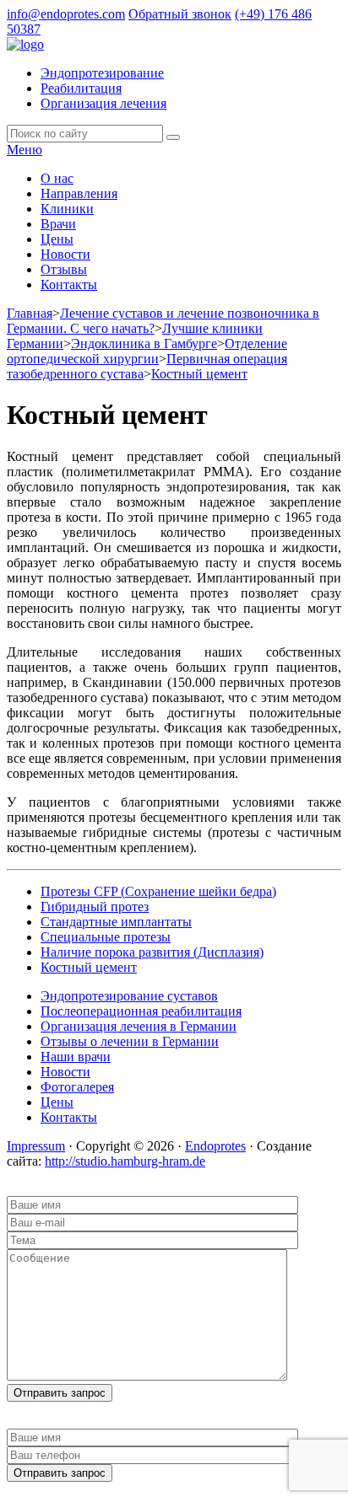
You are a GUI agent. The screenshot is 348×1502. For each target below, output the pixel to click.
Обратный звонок (179, 14)
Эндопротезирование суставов (129, 996)
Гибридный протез (95, 906)
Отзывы (64, 269)
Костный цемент (199, 374)
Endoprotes (215, 1146)
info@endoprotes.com (66, 14)
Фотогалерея (77, 1087)
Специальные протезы (106, 937)
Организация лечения (103, 103)
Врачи (58, 224)
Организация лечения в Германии (139, 1026)
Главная (29, 313)
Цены (57, 239)
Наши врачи (76, 1056)
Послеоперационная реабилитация (141, 1011)
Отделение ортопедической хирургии (147, 351)
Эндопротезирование (102, 73)
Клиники (67, 208)
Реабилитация (81, 88)
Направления (79, 193)
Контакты (69, 284)
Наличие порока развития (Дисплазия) (152, 952)
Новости (65, 254)
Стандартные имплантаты (116, 922)
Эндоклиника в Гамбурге (144, 343)
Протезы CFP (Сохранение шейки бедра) (158, 891)
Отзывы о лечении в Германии (130, 1041)
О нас (57, 178)
